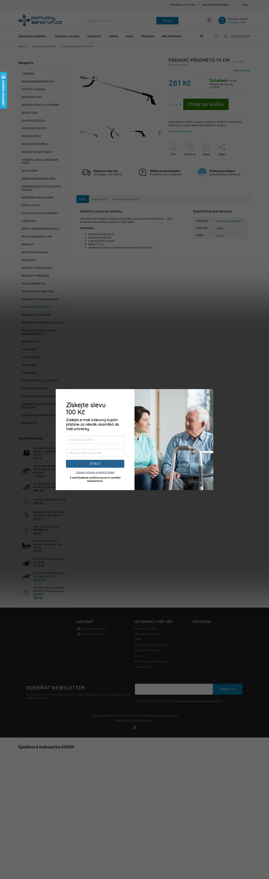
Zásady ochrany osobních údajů (95, 472)
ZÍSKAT (95, 464)
